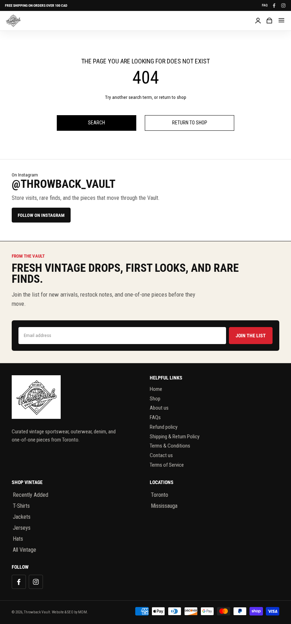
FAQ (265, 5)
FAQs (155, 417)
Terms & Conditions (170, 446)
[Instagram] (283, 5)
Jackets (22, 516)
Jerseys (22, 527)
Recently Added (30, 494)
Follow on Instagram (41, 215)
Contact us (161, 455)
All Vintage (24, 549)
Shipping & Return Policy (174, 436)
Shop (155, 398)
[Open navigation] (281, 20)
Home (156, 389)
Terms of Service (167, 465)
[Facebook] (274, 5)
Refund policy (163, 427)
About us (159, 408)
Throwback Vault (37, 612)
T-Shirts (21, 505)
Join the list (251, 335)
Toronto (159, 494)
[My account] (258, 20)
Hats (18, 538)
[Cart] (269, 20)
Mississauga (164, 505)
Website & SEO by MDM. (70, 612)
